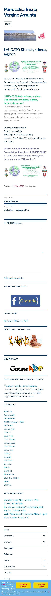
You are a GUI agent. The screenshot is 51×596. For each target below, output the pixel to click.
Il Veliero (8, 460)
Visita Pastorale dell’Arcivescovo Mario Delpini (25, 514)
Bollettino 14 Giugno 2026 (16, 321)
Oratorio (8, 470)
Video (6, 481)
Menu (7, 24)
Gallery (7, 453)
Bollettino (8, 425)
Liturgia (7, 464)
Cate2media (9, 443)
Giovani (7, 457)
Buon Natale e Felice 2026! (16, 517)
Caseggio (8, 436)
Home (6, 530)
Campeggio (9, 429)
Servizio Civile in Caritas (15, 510)
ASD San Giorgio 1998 (14, 422)
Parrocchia (9, 474)
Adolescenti (9, 415)
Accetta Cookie (23, 585)
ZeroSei (7, 484)
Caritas (28, 186)
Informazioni (9, 566)
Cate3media (9, 446)
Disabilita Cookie (41, 585)
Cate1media (9, 439)
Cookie (3, 584)
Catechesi (8, 450)
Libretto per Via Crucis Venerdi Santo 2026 (23, 507)
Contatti (7, 573)
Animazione (9, 418)
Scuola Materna (11, 477)
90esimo (8, 411)
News (34, 186)
